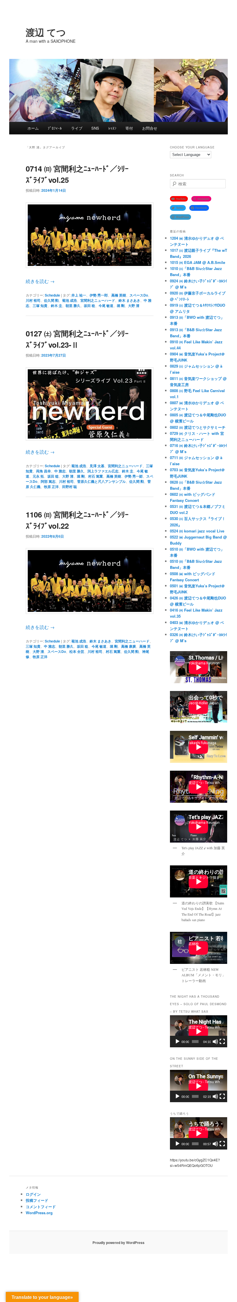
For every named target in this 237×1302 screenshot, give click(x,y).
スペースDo (138, 295)
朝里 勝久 (73, 305)
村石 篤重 (95, 476)
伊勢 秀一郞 (134, 476)
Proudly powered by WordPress (118, 1242)
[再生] (177, 1041)
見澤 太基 (97, 465)
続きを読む (40, 281)
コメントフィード (41, 1206)
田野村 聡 (69, 486)
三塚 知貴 (40, 305)
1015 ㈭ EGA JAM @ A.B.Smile (197, 262)
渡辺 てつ (46, 32)
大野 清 (133, 305)
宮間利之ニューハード (97, 300)
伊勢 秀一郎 (99, 295)
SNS (95, 128)
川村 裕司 (33, 300)
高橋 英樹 (118, 295)
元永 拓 (38, 476)
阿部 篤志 (48, 481)
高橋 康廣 (128, 646)
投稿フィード (37, 1200)
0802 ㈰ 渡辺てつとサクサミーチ (197, 427)
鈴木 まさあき (129, 300)
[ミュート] (215, 1041)
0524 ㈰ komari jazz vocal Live (197, 531)
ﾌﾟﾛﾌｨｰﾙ (55, 128)
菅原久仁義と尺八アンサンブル (101, 481)
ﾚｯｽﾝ (112, 128)
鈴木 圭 (56, 305)
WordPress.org (39, 1212)
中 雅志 (60, 471)
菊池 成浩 (69, 300)
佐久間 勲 (51, 300)
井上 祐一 (78, 295)
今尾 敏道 (106, 305)
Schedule (52, 295)
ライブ (76, 128)
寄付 (129, 128)
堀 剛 (121, 305)
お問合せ (149, 128)
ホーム (33, 128)
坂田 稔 (89, 305)
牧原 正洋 (51, 486)
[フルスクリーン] (222, 1041)
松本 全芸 (76, 651)
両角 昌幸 (43, 471)
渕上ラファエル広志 (102, 471)
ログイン (33, 1194)
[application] (198, 1031)
